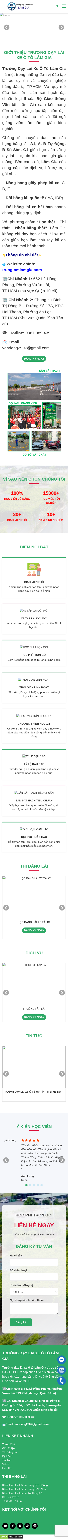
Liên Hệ (7, 1467)
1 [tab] (30, 36)
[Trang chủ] (19, 6)
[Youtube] (5, 1526)
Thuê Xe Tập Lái (12, 1500)
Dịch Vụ (7, 1456)
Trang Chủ (8, 1444)
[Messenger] (20, 1526)
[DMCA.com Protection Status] (11, 1536)
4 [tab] (38, 1185)
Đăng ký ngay (34, 358)
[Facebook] (13, 1526)
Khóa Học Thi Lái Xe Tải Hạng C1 (22, 1492)
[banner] (34, 27)
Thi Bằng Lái (9, 1452)
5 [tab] (41, 1185)
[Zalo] (34, 1525)
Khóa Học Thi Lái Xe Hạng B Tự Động (25, 1485)
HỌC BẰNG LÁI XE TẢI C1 (34, 922)
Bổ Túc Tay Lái (11, 1496)
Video (5, 1464)
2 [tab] (34, 36)
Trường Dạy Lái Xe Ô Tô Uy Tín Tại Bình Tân (33, 1091)
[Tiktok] (27, 1526)
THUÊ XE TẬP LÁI (34, 1008)
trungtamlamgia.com (22, 270)
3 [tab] (38, 36)
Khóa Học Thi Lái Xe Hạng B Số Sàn (24, 1489)
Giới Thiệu (8, 1448)
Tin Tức (6, 1460)
